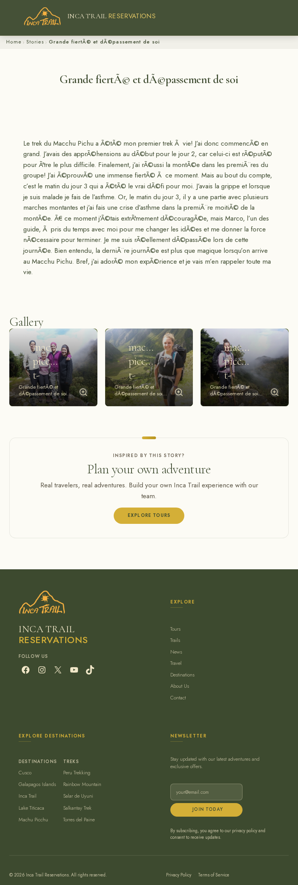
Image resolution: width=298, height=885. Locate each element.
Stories (35, 41)
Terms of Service (213, 875)
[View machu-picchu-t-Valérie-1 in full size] (83, 392)
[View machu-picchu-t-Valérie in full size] (274, 392)
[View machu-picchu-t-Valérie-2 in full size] (179, 392)
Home (13, 41)
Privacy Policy (178, 875)
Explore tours (149, 515)
